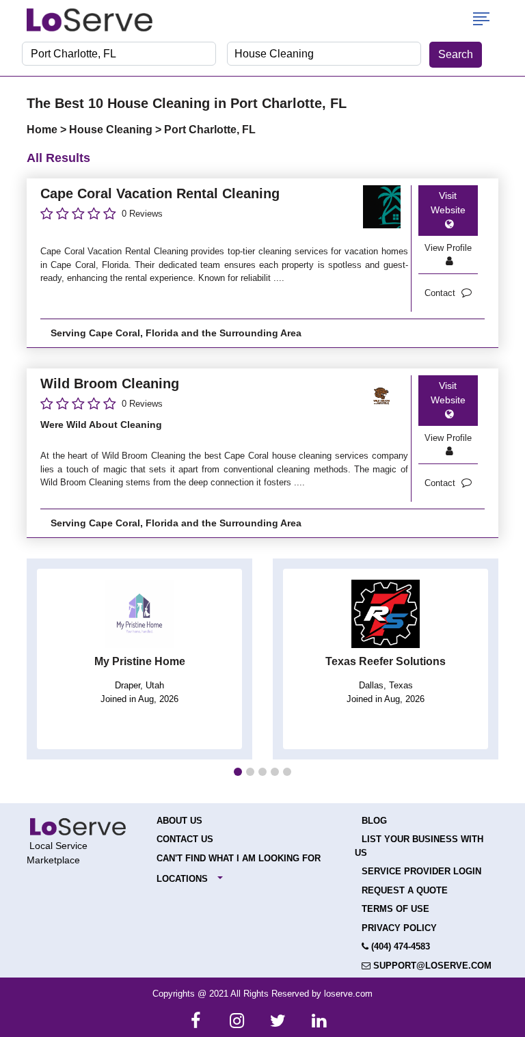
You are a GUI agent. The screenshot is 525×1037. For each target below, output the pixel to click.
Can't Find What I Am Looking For (239, 858)
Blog (374, 821)
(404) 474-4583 (399, 946)
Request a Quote (405, 890)
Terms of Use (395, 909)
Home (43, 129)
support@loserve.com (431, 965)
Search (455, 54)
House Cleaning (112, 129)
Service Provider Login (421, 871)
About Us (179, 821)
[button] (238, 772)
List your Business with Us (419, 846)
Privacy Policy (399, 928)
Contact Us (185, 839)
